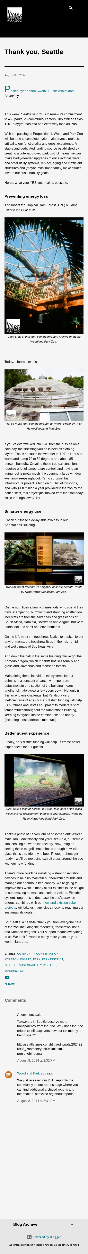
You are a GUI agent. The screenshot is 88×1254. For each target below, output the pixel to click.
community (26, 953)
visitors (49, 965)
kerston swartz (18, 959)
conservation (47, 953)
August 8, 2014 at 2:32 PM (36, 1060)
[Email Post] (7, 979)
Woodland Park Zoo (31, 1073)
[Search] (70, 7)
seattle (11, 965)
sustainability (30, 965)
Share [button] (10, 984)
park (36, 959)
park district (52, 959)
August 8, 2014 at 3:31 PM (36, 1101)
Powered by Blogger (46, 1237)
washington (14, 970)
